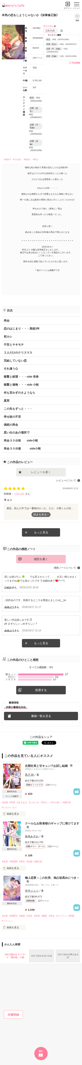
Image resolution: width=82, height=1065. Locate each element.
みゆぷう (9, 607)
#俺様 (22, 916)
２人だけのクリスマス (18, 352)
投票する (41, 690)
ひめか (8, 587)
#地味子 (7, 159)
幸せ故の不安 (12, 416)
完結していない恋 (15, 360)
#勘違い (27, 159)
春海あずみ (31, 836)
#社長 (5, 916)
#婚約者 (67, 802)
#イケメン (7, 921)
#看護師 (13, 861)
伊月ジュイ (31, 890)
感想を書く (41, 559)
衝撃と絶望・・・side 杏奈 (21, 376)
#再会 (35, 159)
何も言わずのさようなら (19, 392)
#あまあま (22, 802)
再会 (7, 320)
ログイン (68, 8)
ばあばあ (19, 493)
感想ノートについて (65, 567)
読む (41, 1051)
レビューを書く (41, 472)
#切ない (45, 802)
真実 (7, 400)
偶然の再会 (11, 424)
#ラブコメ (61, 916)
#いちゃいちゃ (9, 807)
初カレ (8, 336)
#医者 (5, 861)
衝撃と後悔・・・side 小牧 (21, 384)
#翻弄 (44, 916)
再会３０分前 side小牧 (21, 440)
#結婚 (5, 802)
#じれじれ (34, 802)
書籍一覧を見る (41, 716)
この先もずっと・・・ (18, 408)
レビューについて (66, 480)
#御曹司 (13, 916)
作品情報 (76, 63)
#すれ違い (17, 159)
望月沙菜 (47, 26)
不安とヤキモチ (14, 344)
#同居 (12, 802)
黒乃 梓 (29, 774)
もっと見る (41, 532)
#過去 (22, 861)
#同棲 (71, 916)
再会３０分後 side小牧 (22, 448)
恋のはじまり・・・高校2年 (22, 328)
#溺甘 (29, 916)
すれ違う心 (11, 368)
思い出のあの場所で (17, 432)
